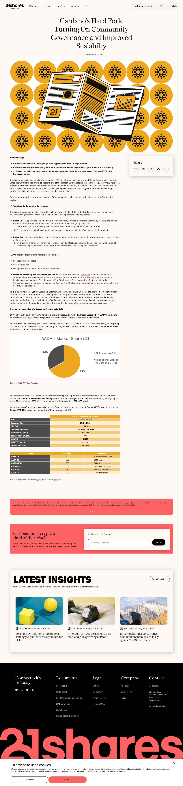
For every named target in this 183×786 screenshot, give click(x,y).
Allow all (67, 779)
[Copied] (151, 169)
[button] (34, 6)
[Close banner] (174, 763)
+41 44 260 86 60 (157, 706)
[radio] (93, 534)
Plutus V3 (85, 274)
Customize (29, 779)
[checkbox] (126, 534)
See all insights (159, 579)
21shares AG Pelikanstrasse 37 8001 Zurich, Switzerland (157, 696)
